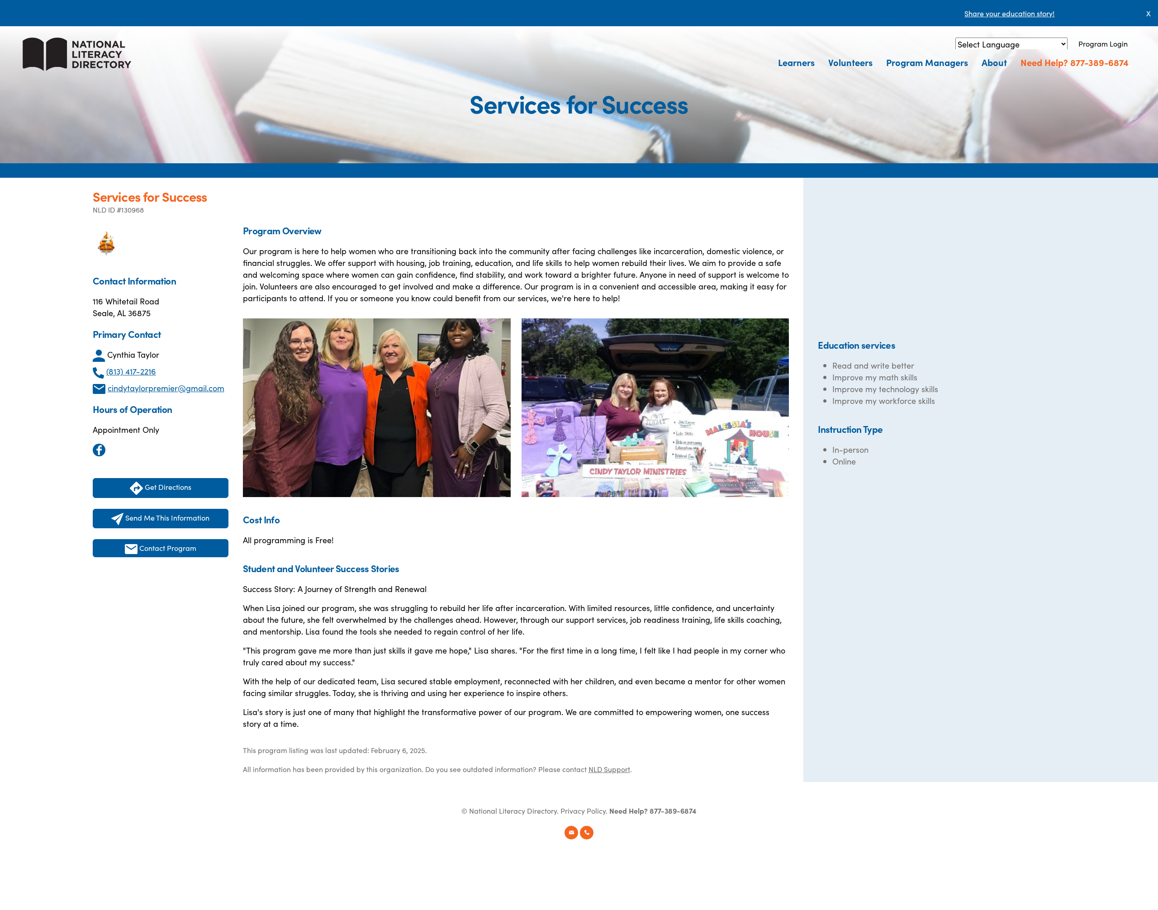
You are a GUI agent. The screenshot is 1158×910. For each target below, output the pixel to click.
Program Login (1103, 43)
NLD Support (609, 769)
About (994, 62)
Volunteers (850, 62)
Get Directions (167, 487)
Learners (796, 62)
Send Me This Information (166, 517)
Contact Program (167, 548)
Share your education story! (1009, 13)
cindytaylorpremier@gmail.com (166, 387)
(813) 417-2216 (131, 371)
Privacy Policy (583, 810)
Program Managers (927, 62)
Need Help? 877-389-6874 (1074, 62)
